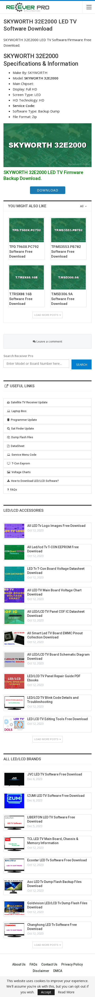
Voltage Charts (21, 472)
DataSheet (17, 446)
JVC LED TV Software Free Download (54, 774)
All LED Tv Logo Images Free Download (56, 526)
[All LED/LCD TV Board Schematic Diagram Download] (14, 659)
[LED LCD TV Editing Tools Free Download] (14, 724)
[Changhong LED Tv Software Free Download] (14, 930)
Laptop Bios (19, 411)
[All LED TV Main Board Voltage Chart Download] (14, 595)
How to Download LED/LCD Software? (35, 481)
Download (47, 190)
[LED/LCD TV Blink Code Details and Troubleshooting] (14, 703)
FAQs (13, 489)
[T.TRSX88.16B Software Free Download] (26, 277)
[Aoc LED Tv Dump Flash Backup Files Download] (14, 887)
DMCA (57, 971)
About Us (19, 964)
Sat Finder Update (22, 428)
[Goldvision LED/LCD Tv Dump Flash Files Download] (14, 908)
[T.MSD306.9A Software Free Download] (68, 277)
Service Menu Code (24, 454)
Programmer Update (24, 419)
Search (81, 364)
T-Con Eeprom (21, 463)
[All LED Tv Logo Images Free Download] (14, 531)
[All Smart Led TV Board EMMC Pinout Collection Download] (14, 638)
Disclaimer (41, 971)
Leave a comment (49, 341)
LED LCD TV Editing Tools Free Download (57, 719)
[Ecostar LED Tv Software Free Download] (14, 865)
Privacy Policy (72, 964)
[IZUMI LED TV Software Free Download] (14, 801)
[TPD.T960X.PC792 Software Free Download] (26, 230)
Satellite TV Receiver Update (29, 402)
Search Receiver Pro (18, 356)
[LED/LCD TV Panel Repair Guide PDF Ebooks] (14, 681)
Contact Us (49, 964)
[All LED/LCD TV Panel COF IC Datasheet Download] (14, 616)
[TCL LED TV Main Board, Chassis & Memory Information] (14, 844)
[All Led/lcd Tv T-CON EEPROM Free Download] (14, 552)
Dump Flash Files (22, 437)
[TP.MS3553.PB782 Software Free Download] (68, 230)
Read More (66, 992)
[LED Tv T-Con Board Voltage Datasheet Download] (14, 574)
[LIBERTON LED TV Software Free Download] (14, 822)
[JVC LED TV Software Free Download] (14, 779)
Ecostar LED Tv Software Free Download (57, 860)
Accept (46, 992)
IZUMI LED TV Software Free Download (56, 796)
